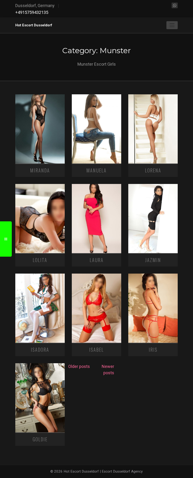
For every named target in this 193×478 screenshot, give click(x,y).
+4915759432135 (31, 12)
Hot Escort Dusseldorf (33, 25)
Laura (97, 259)
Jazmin (153, 259)
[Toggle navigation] (172, 25)
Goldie (40, 439)
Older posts (79, 366)
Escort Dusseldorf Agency (122, 471)
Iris (153, 349)
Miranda (40, 170)
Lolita (40, 259)
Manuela (96, 170)
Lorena (153, 170)
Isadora (40, 349)
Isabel (96, 349)
